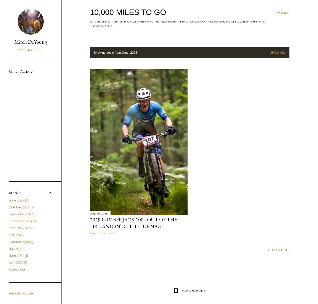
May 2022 (18, 235)
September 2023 (23, 221)
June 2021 (18, 256)
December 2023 (23, 214)
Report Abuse (21, 293)
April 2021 (17, 263)
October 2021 (20, 242)
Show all (278, 52)
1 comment (107, 233)
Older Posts (278, 250)
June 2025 (18, 200)
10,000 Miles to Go (128, 12)
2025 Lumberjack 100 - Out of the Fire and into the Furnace (133, 223)
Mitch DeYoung (30, 41)
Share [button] (93, 233)
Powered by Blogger (193, 290)
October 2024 (21, 207)
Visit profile (30, 50)
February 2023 (21, 228)
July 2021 (17, 249)
